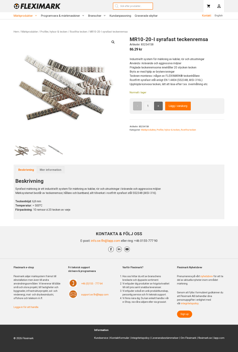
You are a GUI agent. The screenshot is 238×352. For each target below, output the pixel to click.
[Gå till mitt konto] (219, 6)
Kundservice (101, 337)
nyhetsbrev (207, 276)
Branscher (94, 15)
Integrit (135, 337)
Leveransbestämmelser (165, 337)
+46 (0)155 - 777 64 (92, 283)
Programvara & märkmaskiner (60, 15)
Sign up (185, 314)
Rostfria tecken (78, 31)
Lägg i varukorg (178, 106)
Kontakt (206, 15)
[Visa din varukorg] (208, 6)
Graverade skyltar (146, 15)
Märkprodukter (23, 15)
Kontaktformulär (119, 337)
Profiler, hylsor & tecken (53, 31)
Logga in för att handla (26, 307)
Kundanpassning (120, 15)
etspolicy (144, 337)
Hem (16, 31)
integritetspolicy (189, 303)
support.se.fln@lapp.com (95, 294)
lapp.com (219, 337)
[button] (113, 42)
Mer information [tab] (50, 169)
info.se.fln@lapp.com (105, 241)
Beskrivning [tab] (26, 169)
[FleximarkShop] (37, 6)
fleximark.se (205, 337)
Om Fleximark (188, 337)
